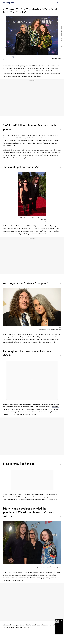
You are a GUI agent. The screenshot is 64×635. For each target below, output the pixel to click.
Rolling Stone (55, 155)
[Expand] (56, 620)
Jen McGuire (57, 58)
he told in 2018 (49, 231)
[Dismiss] (61, 620)
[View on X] (32, 480)
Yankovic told (18, 140)
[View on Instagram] (32, 380)
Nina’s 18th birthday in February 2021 (22, 494)
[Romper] (8, 3)
